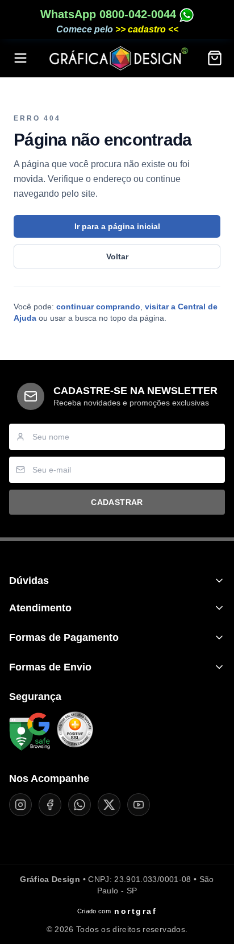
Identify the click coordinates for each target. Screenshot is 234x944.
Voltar (117, 256)
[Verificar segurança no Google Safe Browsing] (29, 731)
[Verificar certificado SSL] (75, 731)
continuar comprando (98, 306)
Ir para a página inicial (117, 226)
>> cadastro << (146, 29)
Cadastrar (117, 502)
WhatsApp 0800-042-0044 (109, 14)
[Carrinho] (214, 58)
